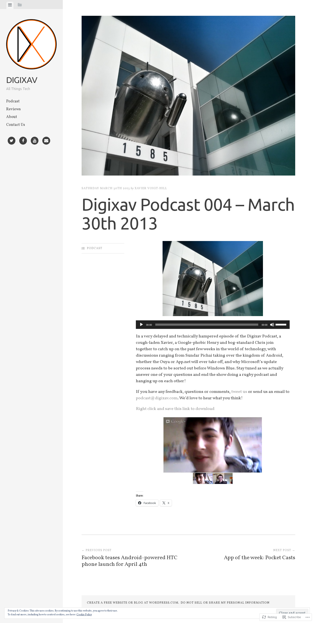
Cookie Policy (84, 614)
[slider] (282, 324)
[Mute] (272, 324)
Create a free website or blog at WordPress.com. (133, 603)
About (11, 117)
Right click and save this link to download (175, 409)
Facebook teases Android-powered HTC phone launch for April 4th (130, 558)
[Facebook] (23, 141)
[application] (213, 324)
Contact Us (15, 125)
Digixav (21, 80)
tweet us (239, 392)
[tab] (9, 5)
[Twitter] (11, 141)
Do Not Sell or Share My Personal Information (225, 603)
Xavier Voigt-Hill (151, 188)
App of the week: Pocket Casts (259, 555)
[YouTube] (34, 141)
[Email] (46, 141)
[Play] (141, 324)
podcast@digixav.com (157, 398)
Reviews (13, 109)
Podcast (13, 101)
